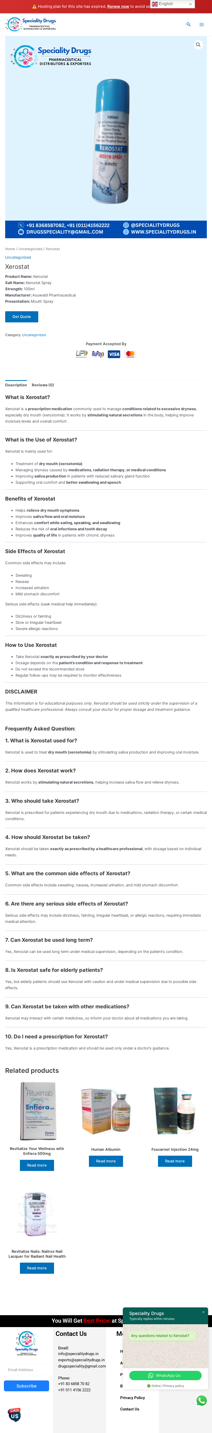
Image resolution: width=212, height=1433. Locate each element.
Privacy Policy (132, 1397)
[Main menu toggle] (201, 24)
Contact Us (129, 1409)
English (165, 4)
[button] (188, 24)
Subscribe (26, 1385)
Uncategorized (30, 249)
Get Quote (21, 316)
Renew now (118, 6)
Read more (37, 1165)
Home (10, 249)
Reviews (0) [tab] (43, 385)
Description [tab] (16, 385)
